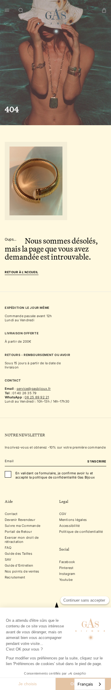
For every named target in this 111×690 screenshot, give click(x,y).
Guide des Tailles (18, 554)
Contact (11, 514)
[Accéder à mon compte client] (90, 10)
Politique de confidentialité (81, 532)
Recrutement (15, 577)
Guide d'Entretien (19, 566)
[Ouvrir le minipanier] (104, 10)
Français (85, 684)
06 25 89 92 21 (37, 397)
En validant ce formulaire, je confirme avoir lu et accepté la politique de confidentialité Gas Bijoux (55, 475)
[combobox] (89, 684)
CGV (63, 514)
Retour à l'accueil (21, 272)
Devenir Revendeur (20, 520)
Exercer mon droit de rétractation (21, 540)
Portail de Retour (18, 532)
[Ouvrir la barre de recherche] (21, 10)
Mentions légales (73, 520)
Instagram (67, 574)
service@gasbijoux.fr (34, 389)
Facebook (67, 562)
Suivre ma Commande (22, 526)
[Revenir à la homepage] (55, 21)
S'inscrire (96, 461)
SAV (8, 560)
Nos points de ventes (22, 572)
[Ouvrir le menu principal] (7, 10)
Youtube (66, 580)
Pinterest (66, 568)
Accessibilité (69, 526)
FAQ (8, 548)
